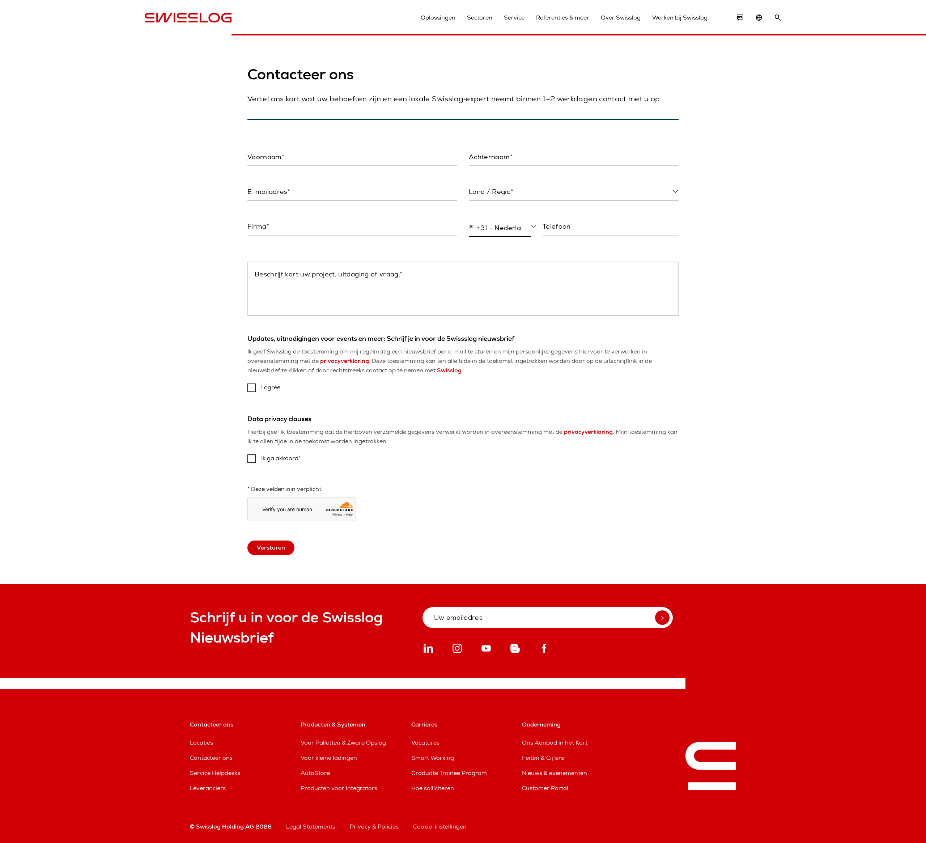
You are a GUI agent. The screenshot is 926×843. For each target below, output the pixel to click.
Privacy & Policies (374, 826)
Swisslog (449, 370)
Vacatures (425, 742)
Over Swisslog (621, 17)
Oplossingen (438, 17)
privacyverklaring (344, 361)
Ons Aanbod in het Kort (554, 742)
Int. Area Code (485, 243)
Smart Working (432, 758)
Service (514, 17)
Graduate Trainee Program (449, 773)
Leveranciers (208, 788)
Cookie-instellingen (440, 826)
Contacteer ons (211, 758)
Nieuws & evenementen (554, 773)
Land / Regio (485, 207)
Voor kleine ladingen (329, 758)
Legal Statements (310, 826)
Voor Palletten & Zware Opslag (343, 742)
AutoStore (315, 773)
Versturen (271, 547)
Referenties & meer (562, 17)
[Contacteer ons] (740, 18)
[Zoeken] (777, 18)
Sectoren (479, 17)
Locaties (201, 742)
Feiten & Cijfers (543, 758)
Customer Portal (545, 788)
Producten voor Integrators (339, 788)
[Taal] (759, 18)
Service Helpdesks (215, 773)
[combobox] (574, 192)
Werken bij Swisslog (680, 17)
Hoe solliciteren (432, 788)
